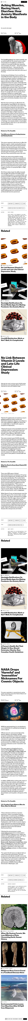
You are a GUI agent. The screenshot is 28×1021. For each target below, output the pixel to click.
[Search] (22, 2)
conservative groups (6, 833)
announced (10, 726)
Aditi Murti (4, 391)
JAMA (15, 422)
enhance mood (5, 419)
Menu (25, 1)
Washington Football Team (16, 842)
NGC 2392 (13, 750)
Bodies (10, 208)
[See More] (24, 208)
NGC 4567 (12, 751)
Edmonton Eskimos (14, 766)
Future (10, 879)
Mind (14, 525)
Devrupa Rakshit (5, 700)
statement (19, 435)
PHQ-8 (12, 450)
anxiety (20, 208)
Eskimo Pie (10, 762)
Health (15, 208)
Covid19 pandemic (8, 59)
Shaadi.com (10, 843)
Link (24, 203)
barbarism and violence (16, 757)
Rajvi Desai (4, 33)
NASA (20, 879)
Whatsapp (11, 203)
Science (15, 879)
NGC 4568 (20, 751)
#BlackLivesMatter (6, 848)
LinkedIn (17, 203)
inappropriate (11, 771)
